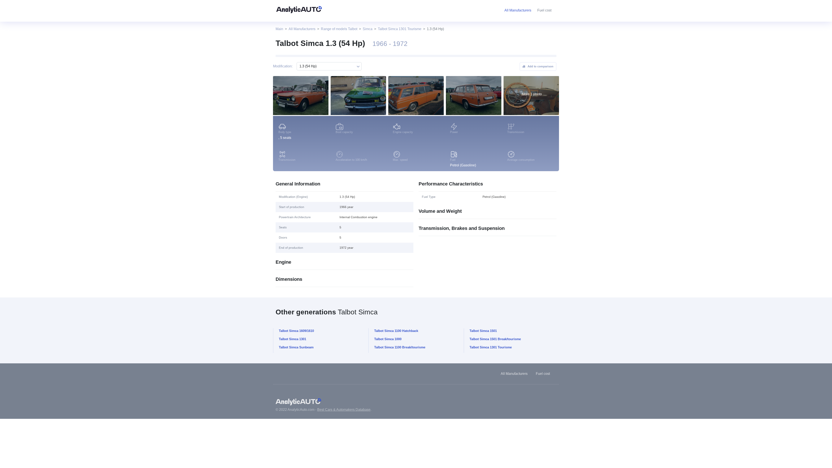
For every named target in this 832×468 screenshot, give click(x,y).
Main (279, 29)
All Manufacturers (302, 29)
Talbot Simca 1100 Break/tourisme (399, 347)
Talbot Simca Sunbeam (296, 347)
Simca (367, 29)
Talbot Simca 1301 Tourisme (399, 29)
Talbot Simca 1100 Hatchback (396, 331)
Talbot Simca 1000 (387, 339)
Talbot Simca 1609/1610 (296, 331)
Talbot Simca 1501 (483, 331)
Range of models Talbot (339, 29)
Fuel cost (544, 10)
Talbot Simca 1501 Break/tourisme (495, 339)
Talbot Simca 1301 (292, 339)
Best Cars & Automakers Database (343, 409)
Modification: (282, 66)
